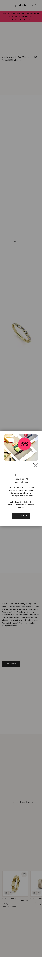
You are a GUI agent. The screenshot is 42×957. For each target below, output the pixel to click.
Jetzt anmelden (21, 515)
